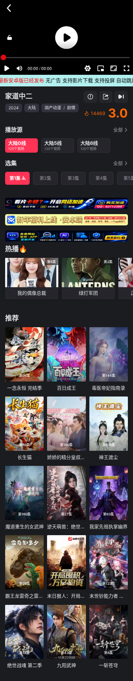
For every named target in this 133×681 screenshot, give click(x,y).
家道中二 (18, 96)
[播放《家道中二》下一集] (121, 97)
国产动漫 (53, 107)
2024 (14, 107)
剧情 (71, 107)
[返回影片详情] (8, 8)
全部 (118, 130)
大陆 (32, 107)
